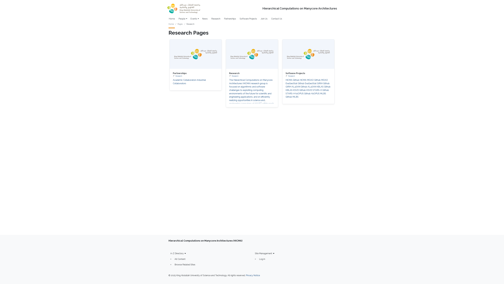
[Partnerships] (196, 54)
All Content (180, 259)
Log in (262, 259)
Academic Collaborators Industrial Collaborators (189, 82)
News (205, 18)
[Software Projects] (308, 54)
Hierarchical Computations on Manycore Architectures (299, 8)
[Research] (252, 54)
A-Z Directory (177, 253)
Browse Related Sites (185, 264)
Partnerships (230, 18)
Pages (180, 24)
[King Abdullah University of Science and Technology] (184, 8)
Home (172, 18)
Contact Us (276, 18)
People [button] (181, 18)
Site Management (263, 253)
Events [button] (193, 18)
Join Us (264, 18)
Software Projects (248, 18)
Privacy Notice (253, 275)
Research (215, 18)
